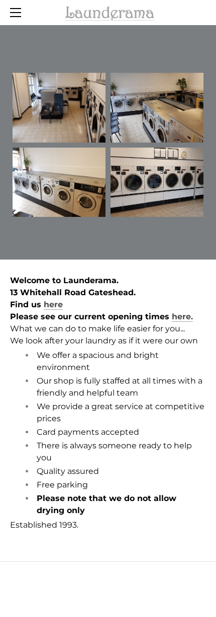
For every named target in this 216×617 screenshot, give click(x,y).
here (53, 304)
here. (182, 316)
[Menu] (17, 13)
